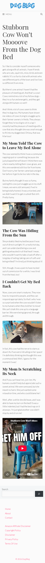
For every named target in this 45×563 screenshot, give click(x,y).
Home (8, 509)
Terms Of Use (11, 543)
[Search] (39, 494)
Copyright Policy (13, 530)
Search (5, 489)
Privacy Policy (11, 539)
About (8, 513)
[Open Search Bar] (41, 14)
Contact (8, 517)
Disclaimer (10, 535)
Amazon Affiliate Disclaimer (18, 526)
